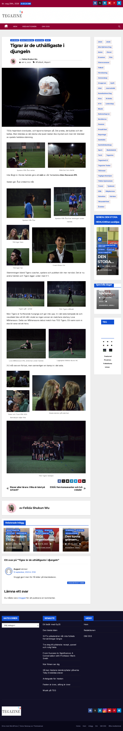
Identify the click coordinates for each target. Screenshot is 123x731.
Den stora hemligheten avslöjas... (106, 243)
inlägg (90, 726)
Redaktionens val (27, 40)
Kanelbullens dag (105, 93)
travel (100, 186)
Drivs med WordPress (10, 726)
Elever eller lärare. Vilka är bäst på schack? (27, 488)
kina (100, 98)
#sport (47, 62)
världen (113, 196)
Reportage (39, 40)
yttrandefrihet (103, 201)
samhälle (101, 140)
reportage (102, 134)
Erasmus (101, 57)
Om (96, 726)
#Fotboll (39, 62)
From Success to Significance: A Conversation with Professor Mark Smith (59, 656)
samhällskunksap (105, 145)
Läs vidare (14, 40)
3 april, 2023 (106, 266)
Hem (15, 26)
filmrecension (103, 62)
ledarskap (110, 104)
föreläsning (102, 73)
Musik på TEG (49, 690)
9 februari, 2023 (108, 298)
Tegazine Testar (104, 165)
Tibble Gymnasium (105, 181)
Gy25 (112, 83)
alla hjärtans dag (104, 47)
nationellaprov (104, 114)
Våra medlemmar (114, 726)
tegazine (109, 155)
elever (109, 52)
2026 (108, 42)
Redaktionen (29, 26)
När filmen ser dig (51, 664)
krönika (109, 98)
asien (100, 52)
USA (99, 191)
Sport (48, 40)
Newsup (28, 726)
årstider (101, 207)
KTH (99, 104)
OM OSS (46, 26)
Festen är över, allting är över (57, 684)
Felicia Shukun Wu (29, 59)
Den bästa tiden (50, 630)
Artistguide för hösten (53, 678)
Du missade (70, 530)
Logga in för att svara (76, 583)
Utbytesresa (110, 191)
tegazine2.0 (103, 160)
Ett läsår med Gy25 (51, 624)
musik (100, 109)
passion (101, 124)
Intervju (39, 530)
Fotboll (100, 68)
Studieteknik (111, 150)
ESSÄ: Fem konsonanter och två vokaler (66, 488)
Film (110, 57)
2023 (100, 42)
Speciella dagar (72, 533)
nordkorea (102, 119)
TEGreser (102, 171)
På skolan (48, 530)
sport (100, 150)
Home (78, 726)
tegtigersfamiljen (105, 176)
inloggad (22, 598)
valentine (101, 196)
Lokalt (109, 246)
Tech (100, 155)
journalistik (110, 88)
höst (99, 88)
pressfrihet (102, 129)
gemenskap (102, 78)
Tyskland (110, 186)
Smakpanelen (21, 533)
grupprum (102, 83)
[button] (119, 26)
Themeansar (38, 726)
